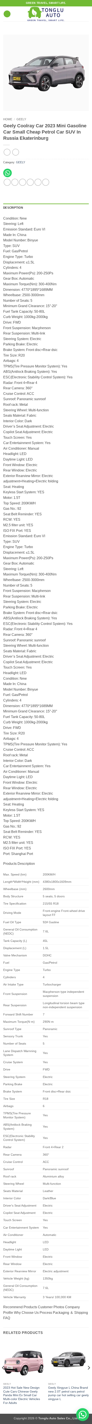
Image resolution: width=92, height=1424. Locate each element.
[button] (7, 14)
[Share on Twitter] (22, 182)
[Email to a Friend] (30, 182)
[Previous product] (15, 152)
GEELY (21, 119)
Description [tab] (13, 207)
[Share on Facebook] (14, 182)
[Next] (88, 1376)
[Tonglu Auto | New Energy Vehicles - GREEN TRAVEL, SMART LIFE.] (46, 13)
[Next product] (7, 152)
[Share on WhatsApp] (7, 182)
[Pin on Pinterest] (38, 182)
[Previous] (3, 1376)
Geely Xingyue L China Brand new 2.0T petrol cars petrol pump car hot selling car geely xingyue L (68, 1393)
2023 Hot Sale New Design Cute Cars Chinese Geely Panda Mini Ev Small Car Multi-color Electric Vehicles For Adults (21, 1395)
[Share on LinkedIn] (45, 182)
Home (7, 119)
